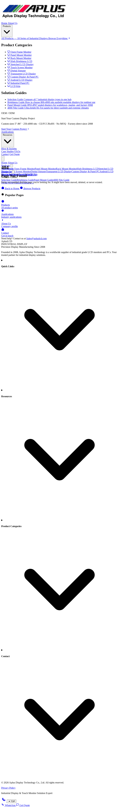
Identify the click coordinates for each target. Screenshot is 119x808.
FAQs (17, 151)
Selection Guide (9, 180)
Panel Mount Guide (43, 180)
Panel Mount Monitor (21, 55)
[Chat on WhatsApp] (4, 801)
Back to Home (12, 188)
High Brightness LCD (21, 61)
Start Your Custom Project (14, 129)
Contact (5, 154)
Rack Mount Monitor (20, 58)
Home (4, 23)
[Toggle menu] (2, 158)
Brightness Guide (25, 180)
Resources (7, 135)
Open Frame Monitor (20, 52)
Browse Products (31, 188)
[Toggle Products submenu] (11, 165)
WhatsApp (10, 805)
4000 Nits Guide (61, 180)
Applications (7, 131)
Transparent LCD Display (23, 73)
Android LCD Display (21, 80)
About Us (12, 23)
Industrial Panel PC (19, 83)
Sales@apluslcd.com (36, 238)
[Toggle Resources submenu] (13, 171)
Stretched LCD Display (22, 64)
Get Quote (14, 154)
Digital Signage (18, 70)
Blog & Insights (9, 148)
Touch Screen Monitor (21, 67)
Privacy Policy (8, 788)
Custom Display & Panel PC (24, 77)
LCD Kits (15, 86)
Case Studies (7, 151)
